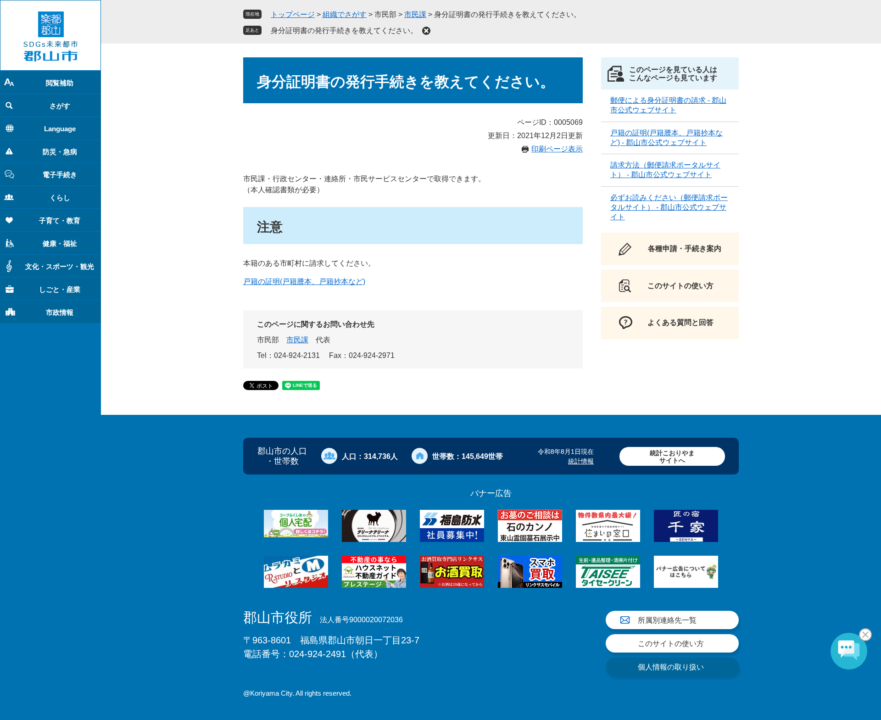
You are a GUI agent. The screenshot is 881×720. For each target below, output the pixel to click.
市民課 (415, 14)
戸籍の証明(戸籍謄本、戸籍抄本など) (304, 281)
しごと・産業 (59, 289)
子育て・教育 (59, 220)
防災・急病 (60, 152)
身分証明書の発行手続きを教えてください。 (344, 30)
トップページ (293, 14)
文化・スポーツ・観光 (59, 266)
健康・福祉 (60, 243)
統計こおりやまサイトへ (672, 456)
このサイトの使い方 (671, 643)
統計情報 (581, 461)
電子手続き (60, 175)
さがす (60, 106)
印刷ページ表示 (557, 149)
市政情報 (59, 312)
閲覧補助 (59, 83)
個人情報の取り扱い (671, 667)
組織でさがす (345, 14)
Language (60, 129)
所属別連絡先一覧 (667, 620)
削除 (426, 31)
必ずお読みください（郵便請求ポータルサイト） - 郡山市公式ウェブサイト (669, 207)
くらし (60, 197)
